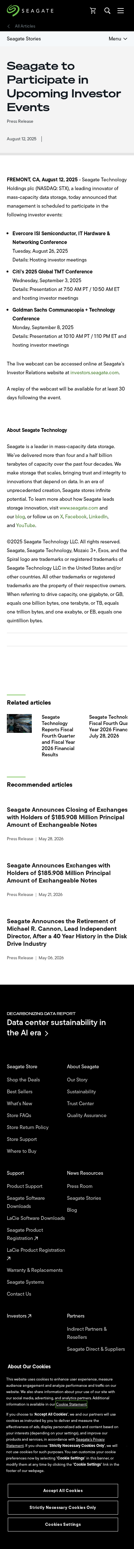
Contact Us (19, 1294)
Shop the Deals (24, 1080)
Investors (17, 1316)
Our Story (78, 1080)
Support (16, 1173)
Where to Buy (22, 1151)
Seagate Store (23, 1067)
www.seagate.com (79, 508)
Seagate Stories (24, 39)
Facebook (76, 517)
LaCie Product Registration (36, 1250)
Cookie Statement (71, 1404)
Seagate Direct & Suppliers (96, 1349)
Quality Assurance (87, 1115)
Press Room (80, 1186)
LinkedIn (98, 517)
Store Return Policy (28, 1127)
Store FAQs (19, 1115)
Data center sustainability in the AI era (56, 1027)
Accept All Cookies (63, 1490)
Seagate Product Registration (25, 1234)
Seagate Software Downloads (26, 1202)
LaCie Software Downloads (36, 1218)
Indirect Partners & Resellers (87, 1333)
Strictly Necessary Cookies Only (63, 1507)
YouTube (25, 525)
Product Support (25, 1186)
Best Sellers (20, 1092)
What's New (20, 1104)
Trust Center (81, 1104)
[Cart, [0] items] (93, 11)
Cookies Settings (63, 1524)
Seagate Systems (26, 1282)
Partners (76, 1316)
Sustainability (82, 1092)
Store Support (22, 1139)
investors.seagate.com (94, 373)
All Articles (25, 26)
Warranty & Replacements (35, 1270)
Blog (72, 1210)
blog (20, 517)
